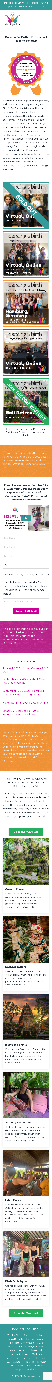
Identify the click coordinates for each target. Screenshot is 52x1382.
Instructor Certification (21, 1343)
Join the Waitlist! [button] (26, 831)
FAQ (12, 1350)
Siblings (28, 1335)
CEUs (40, 1343)
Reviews (31, 1369)
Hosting (10, 165)
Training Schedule (19, 1354)
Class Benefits (15, 1339)
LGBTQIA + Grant (34, 1346)
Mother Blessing (35, 1339)
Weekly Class (14, 1335)
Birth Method (34, 1350)
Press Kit (29, 1362)
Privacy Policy (24, 1365)
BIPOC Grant (15, 1346)
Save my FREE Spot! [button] (26, 611)
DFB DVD (40, 1358)
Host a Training (23, 1358)
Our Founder (14, 1362)
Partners (40, 1335)
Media (21, 1350)
